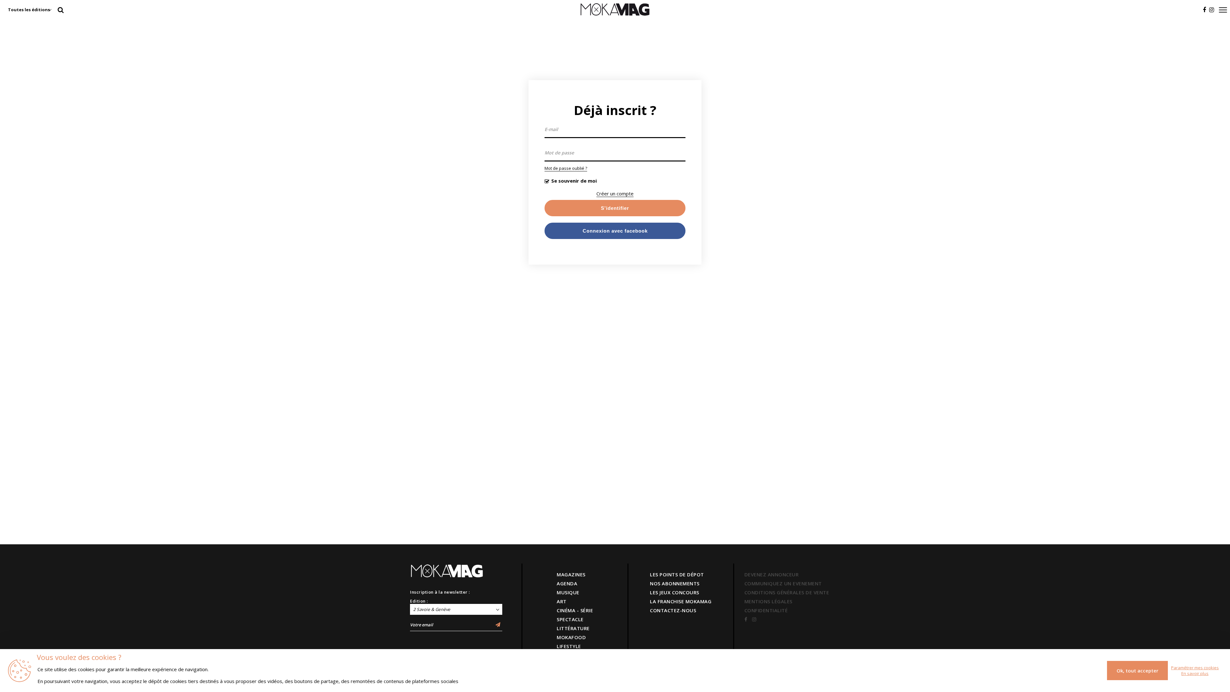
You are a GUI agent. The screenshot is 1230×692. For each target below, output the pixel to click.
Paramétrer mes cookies (1195, 668)
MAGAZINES (571, 574)
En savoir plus (1195, 673)
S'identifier (615, 208)
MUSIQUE (568, 592)
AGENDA (567, 583)
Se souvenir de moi (574, 180)
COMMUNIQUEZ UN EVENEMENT (783, 583)
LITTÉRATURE (573, 628)
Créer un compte (615, 193)
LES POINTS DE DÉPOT (677, 574)
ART (562, 601)
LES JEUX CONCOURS (674, 592)
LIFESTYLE (569, 646)
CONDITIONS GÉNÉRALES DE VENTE (786, 592)
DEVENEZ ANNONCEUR (771, 574)
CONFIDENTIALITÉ (766, 610)
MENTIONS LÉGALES (768, 601)
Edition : (419, 601)
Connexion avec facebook (615, 231)
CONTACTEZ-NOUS (673, 610)
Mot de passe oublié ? (566, 168)
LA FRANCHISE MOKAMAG (680, 601)
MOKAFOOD (571, 637)
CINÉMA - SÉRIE (575, 610)
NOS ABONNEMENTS (675, 583)
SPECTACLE (570, 619)
